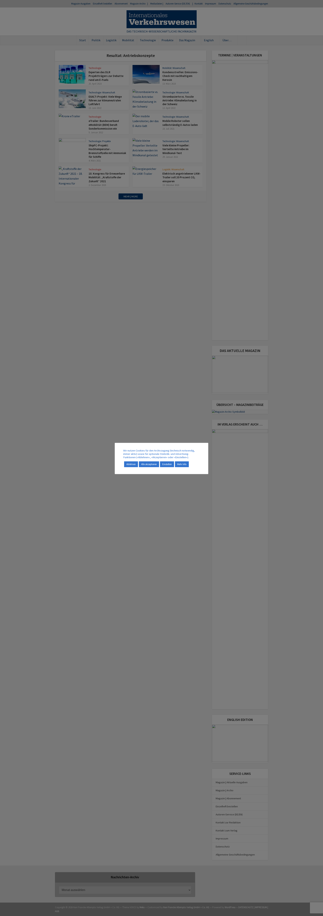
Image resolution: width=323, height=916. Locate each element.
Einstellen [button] (167, 464)
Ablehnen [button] (131, 464)
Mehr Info (182, 464)
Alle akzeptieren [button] (149, 464)
